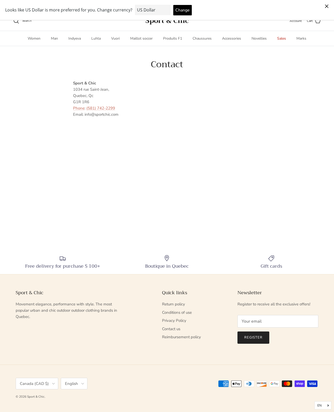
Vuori (115, 38)
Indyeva (74, 38)
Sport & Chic (36, 397)
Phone (79, 108)
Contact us (171, 328)
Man (54, 38)
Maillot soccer (141, 38)
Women (34, 38)
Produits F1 (172, 38)
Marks (301, 38)
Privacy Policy (174, 320)
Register (253, 337)
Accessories (231, 38)
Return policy (173, 304)
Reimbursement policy (181, 337)
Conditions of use (177, 312)
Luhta (96, 38)
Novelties (259, 38)
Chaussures (202, 38)
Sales (281, 38)
